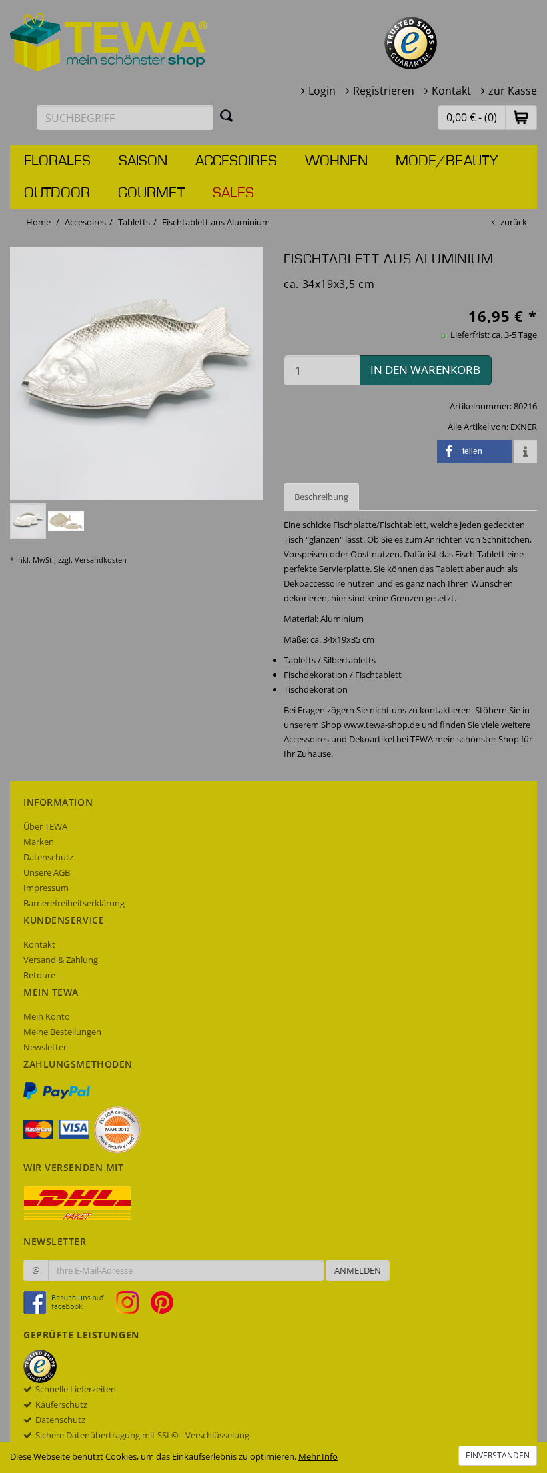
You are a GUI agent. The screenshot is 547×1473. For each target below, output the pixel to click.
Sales (233, 193)
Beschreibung (321, 497)
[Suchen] (227, 115)
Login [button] (322, 90)
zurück (513, 222)
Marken (38, 842)
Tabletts (134, 222)
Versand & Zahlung (60, 960)
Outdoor (57, 193)
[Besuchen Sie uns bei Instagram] (132, 1302)
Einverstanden (498, 1455)
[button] (521, 117)
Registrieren (383, 90)
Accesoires (236, 161)
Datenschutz (48, 857)
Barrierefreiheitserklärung (74, 903)
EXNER (523, 427)
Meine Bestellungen (62, 1032)
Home (38, 222)
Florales (57, 161)
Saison (143, 161)
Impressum (46, 888)
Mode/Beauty (447, 161)
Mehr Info (318, 1456)
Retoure (39, 975)
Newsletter (45, 1047)
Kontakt (451, 90)
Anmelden (357, 1270)
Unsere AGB (46, 872)
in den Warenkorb (425, 369)
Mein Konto (46, 1016)
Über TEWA (45, 826)
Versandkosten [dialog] (101, 560)
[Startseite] (108, 41)
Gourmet (151, 193)
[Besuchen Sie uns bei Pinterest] (162, 1302)
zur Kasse (512, 90)
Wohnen (336, 161)
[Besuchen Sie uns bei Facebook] (68, 1302)
